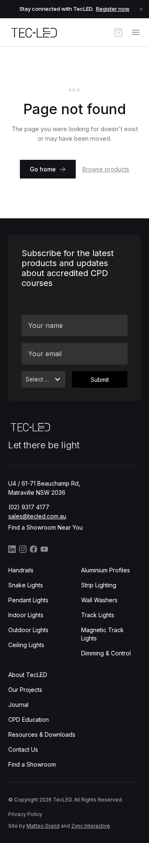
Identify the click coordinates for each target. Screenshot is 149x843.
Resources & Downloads (41, 734)
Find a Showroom (32, 764)
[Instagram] (22, 549)
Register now (113, 8)
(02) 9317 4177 (28, 507)
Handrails (21, 570)
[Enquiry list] (118, 32)
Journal (18, 704)
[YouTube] (44, 549)
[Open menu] (135, 32)
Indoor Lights (25, 614)
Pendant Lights (28, 600)
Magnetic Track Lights (102, 634)
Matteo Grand (43, 826)
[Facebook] (33, 549)
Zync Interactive (90, 826)
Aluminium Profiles (105, 570)
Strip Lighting (98, 585)
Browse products (105, 169)
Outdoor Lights (28, 629)
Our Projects (25, 689)
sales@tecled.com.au (37, 516)
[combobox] (43, 379)
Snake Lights (25, 585)
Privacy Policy (25, 814)
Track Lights (97, 614)
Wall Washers (99, 600)
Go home (43, 169)
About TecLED (27, 674)
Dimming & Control (106, 653)
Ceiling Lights (26, 644)
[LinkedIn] (12, 549)
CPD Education (28, 719)
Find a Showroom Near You (45, 527)
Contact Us (23, 749)
